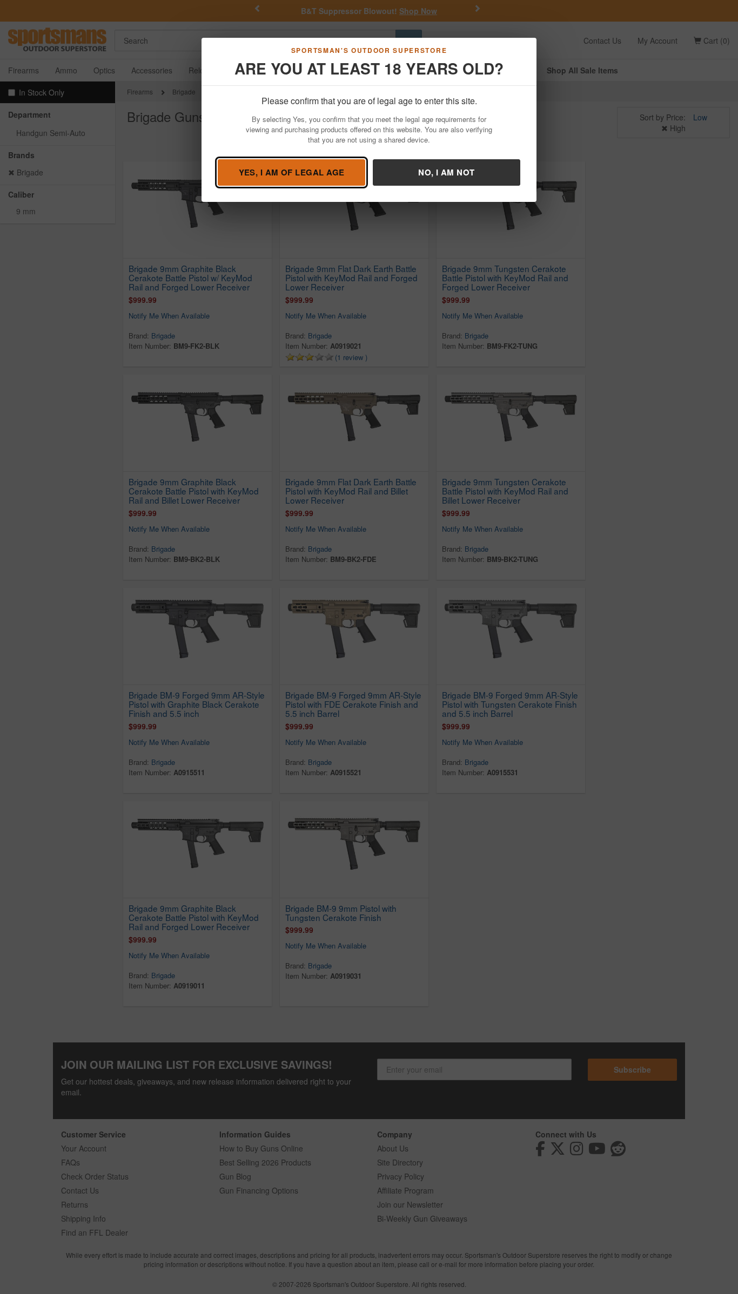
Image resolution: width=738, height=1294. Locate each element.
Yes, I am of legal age (292, 172)
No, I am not (446, 172)
